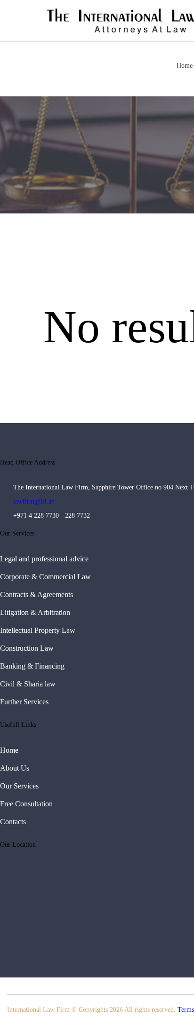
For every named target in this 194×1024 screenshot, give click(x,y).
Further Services (24, 702)
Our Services (19, 786)
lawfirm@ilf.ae (33, 501)
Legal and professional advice (44, 559)
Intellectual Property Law (37, 630)
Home (9, 750)
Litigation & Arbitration (35, 612)
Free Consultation (26, 804)
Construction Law (27, 648)
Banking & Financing (32, 666)
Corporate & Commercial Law (45, 577)
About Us (14, 768)
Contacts (13, 822)
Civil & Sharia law (28, 684)
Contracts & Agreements (36, 595)
